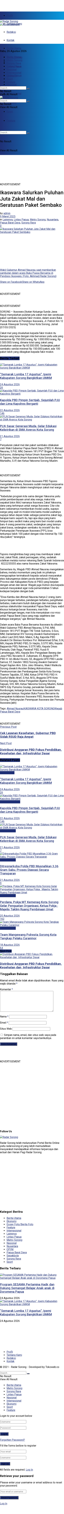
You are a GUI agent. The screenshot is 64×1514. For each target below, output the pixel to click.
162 (2, 918)
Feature (11, 82)
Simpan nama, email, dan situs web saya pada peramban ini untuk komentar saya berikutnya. (28, 1036)
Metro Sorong (14, 60)
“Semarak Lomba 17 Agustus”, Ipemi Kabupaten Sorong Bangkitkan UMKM (26, 376)
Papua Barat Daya (10, 222)
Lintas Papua (14, 66)
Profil (10, 15)
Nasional (12, 84)
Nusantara (52, 219)
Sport (10, 111)
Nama (4, 1016)
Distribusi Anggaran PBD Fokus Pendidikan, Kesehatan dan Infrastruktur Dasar (31, 965)
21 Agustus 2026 (10, 436)
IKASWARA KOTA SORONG (38, 708)
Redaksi (11, 32)
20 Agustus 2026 (10, 915)
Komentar (6, 989)
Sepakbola (13, 1255)
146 (2, 413)
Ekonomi (11, 102)
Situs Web (6, 1028)
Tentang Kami (14, 1355)
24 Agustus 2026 (10, 384)
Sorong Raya (14, 63)
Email (4, 1022)
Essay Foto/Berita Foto (20, 1224)
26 (1, 387)
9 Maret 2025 (7, 216)
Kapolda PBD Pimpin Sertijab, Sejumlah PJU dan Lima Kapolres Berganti (30, 402)
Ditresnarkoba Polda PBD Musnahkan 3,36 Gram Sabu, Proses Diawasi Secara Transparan (29, 869)
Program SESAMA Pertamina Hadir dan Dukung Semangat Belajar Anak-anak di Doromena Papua (27, 1288)
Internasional (14, 72)
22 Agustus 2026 (10, 410)
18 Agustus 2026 (10, 944)
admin (6, 213)
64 (1, 947)
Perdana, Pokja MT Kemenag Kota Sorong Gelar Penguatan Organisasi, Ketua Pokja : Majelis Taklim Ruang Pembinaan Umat (29, 905)
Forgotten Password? (12, 1439)
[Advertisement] (26, 4)
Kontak (10, 40)
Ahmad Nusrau (15, 708)
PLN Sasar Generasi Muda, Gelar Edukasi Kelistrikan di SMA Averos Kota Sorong (28, 428)
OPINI (10, 1249)
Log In (29, 1469)
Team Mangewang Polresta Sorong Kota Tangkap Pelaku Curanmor (28, 936)
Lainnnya (8, 219)
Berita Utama (14, 48)
